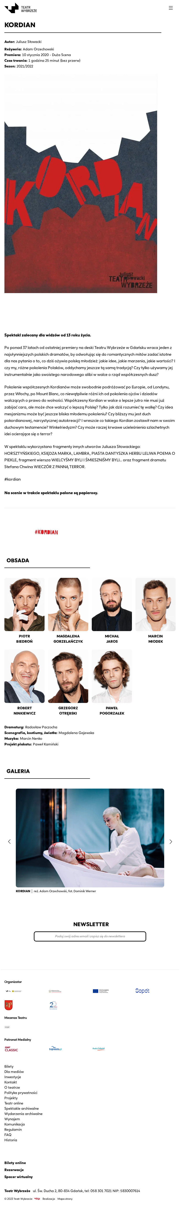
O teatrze (12, 1087)
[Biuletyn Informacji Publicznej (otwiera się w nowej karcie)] (37, 1199)
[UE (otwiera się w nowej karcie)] (112, 991)
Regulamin (13, 1129)
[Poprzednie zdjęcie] (9, 841)
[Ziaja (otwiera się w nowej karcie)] (24, 1027)
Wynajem (12, 1119)
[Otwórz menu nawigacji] (171, 8)
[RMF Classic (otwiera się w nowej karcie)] (24, 1049)
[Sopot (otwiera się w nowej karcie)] (155, 991)
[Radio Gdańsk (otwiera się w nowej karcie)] (112, 1049)
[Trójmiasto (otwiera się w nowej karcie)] (68, 1049)
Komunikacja (14, 1124)
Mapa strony (65, 1198)
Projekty (11, 1098)
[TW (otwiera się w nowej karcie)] (24, 991)
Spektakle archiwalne (21, 1108)
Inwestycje (12, 1077)
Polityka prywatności (20, 1093)
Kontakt (10, 1082)
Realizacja (49, 1198)
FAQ (7, 1135)
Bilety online (15, 1163)
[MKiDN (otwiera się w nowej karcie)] (68, 991)
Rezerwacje (14, 1170)
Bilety (8, 1066)
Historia (10, 1140)
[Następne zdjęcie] (171, 841)
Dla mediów (14, 1072)
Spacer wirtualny (18, 1177)
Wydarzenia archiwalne (23, 1114)
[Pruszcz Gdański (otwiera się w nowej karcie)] (24, 1005)
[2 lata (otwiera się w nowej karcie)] (68, 1005)
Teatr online (13, 1103)
